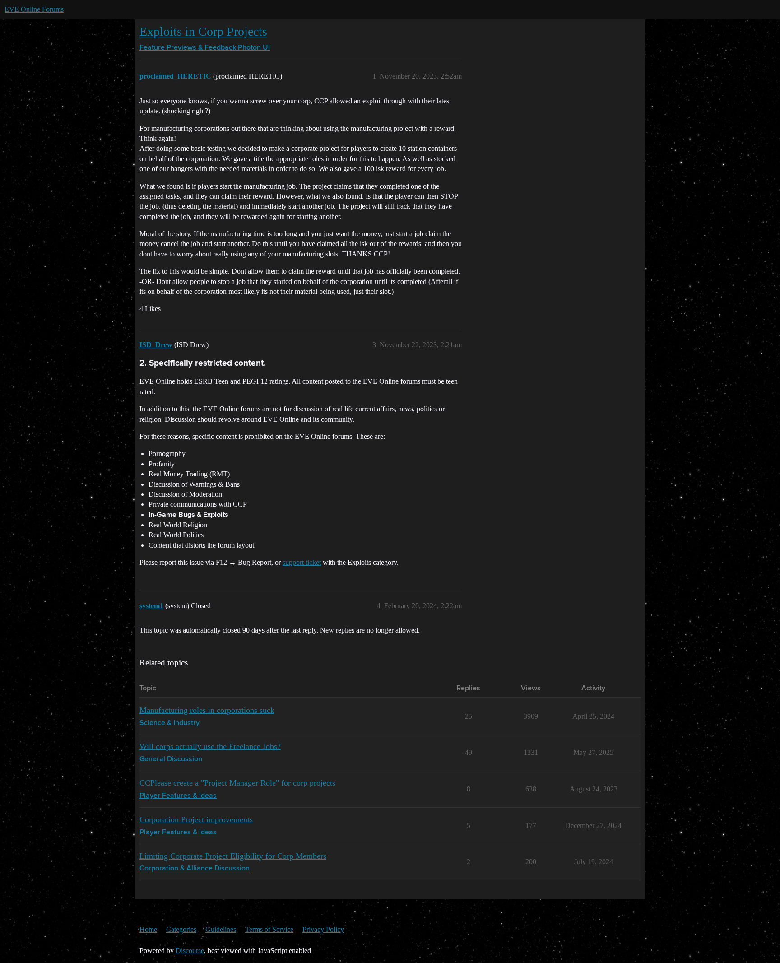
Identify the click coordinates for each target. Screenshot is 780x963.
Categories (181, 929)
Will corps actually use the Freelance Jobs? (210, 746)
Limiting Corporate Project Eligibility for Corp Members (232, 856)
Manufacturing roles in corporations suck (206, 710)
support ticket (302, 562)
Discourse (190, 950)
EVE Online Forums (34, 9)
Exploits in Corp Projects (203, 31)
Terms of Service (269, 929)
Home (148, 929)
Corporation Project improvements (196, 819)
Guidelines (220, 929)
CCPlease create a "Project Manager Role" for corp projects (237, 782)
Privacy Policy (323, 929)
